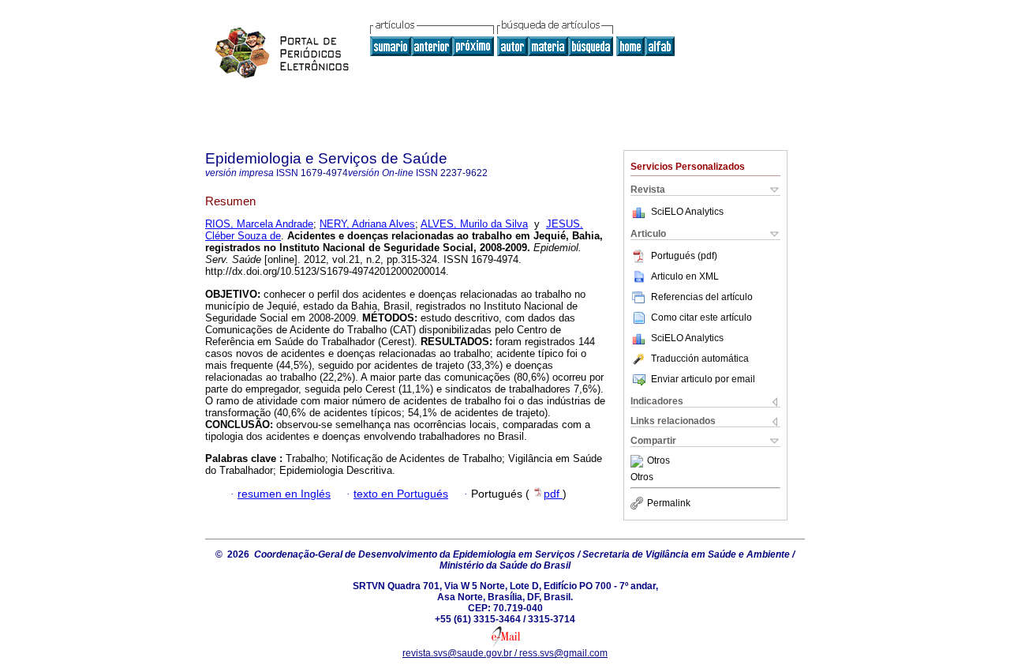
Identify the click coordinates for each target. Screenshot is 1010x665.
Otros (658, 461)
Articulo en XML (685, 276)
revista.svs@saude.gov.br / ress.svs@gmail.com (505, 653)
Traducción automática (700, 358)
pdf (553, 494)
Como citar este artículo (701, 317)
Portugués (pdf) (684, 255)
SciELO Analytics (687, 211)
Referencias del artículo (702, 296)
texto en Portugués (401, 494)
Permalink (668, 503)
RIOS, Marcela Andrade (259, 224)
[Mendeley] (638, 461)
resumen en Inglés (284, 494)
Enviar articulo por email (703, 379)
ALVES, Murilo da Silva (474, 224)
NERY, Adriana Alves (367, 224)
